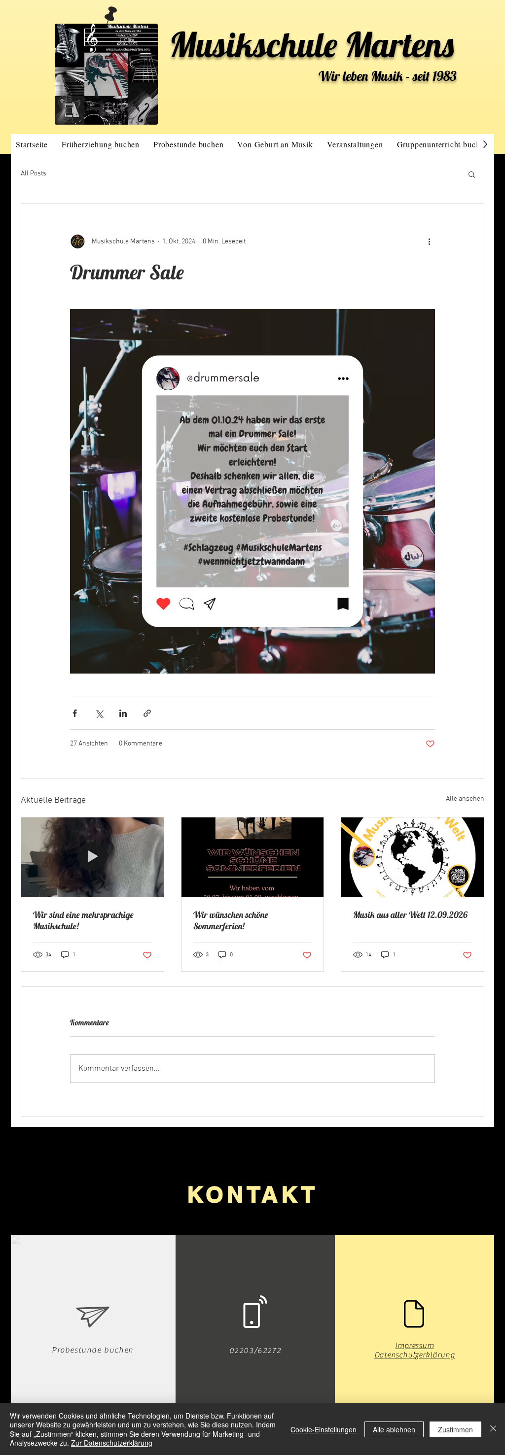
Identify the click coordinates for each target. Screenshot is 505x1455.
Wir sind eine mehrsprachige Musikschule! (83, 920)
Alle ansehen (465, 799)
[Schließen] (493, 1429)
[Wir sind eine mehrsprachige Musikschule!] (92, 857)
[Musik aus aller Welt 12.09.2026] (412, 857)
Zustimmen (455, 1429)
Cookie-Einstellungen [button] (323, 1429)
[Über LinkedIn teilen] (123, 713)
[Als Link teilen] (147, 713)
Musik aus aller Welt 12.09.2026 (410, 914)
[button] (471, 174)
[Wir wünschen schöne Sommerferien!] (252, 857)
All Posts (33, 173)
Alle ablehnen (394, 1429)
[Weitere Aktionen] (429, 241)
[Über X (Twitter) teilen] (99, 713)
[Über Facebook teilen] (74, 713)
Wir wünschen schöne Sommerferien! (230, 920)
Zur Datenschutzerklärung (111, 1443)
